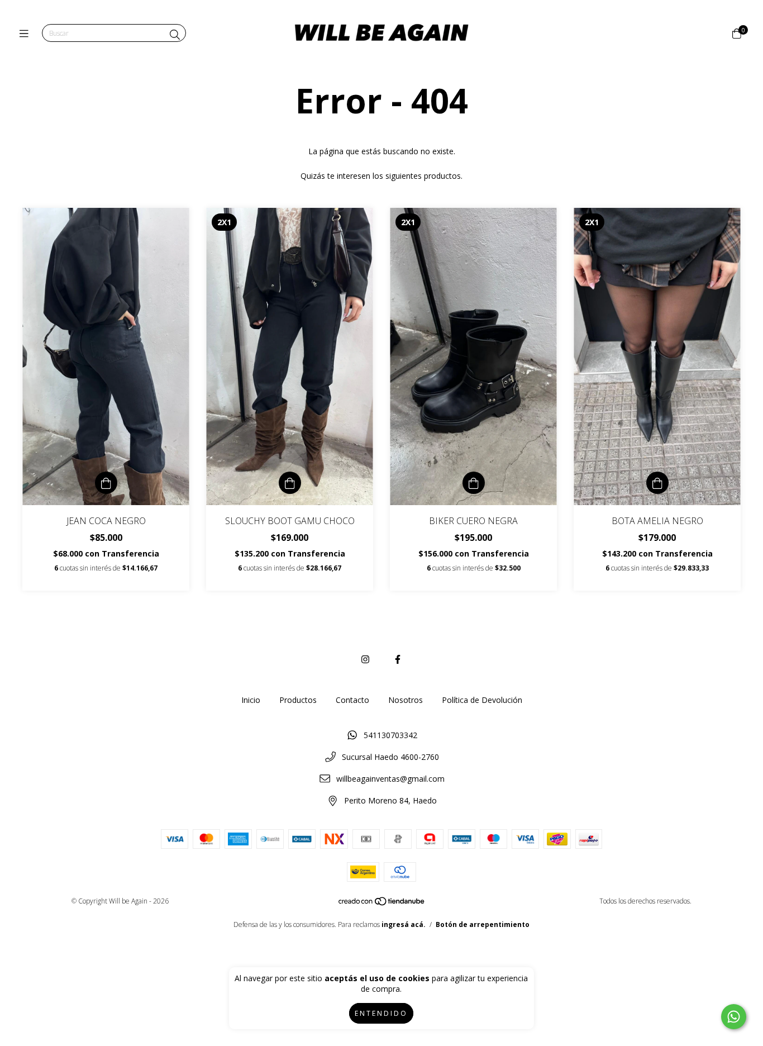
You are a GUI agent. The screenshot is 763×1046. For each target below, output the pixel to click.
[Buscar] (174, 34)
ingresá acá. (404, 924)
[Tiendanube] (382, 904)
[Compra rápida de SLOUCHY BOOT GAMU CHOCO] (290, 483)
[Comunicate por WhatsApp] (733, 1016)
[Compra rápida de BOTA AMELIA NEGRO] (657, 483)
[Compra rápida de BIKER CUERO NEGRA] (473, 483)
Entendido (381, 1013)
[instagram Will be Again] (365, 659)
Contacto (352, 700)
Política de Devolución (482, 700)
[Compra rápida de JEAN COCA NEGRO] (106, 483)
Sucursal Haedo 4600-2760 (390, 757)
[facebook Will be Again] (398, 659)
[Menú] (26, 33)
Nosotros (405, 700)
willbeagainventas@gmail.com (390, 778)
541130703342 (390, 735)
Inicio (250, 700)
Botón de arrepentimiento (483, 924)
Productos (298, 700)
